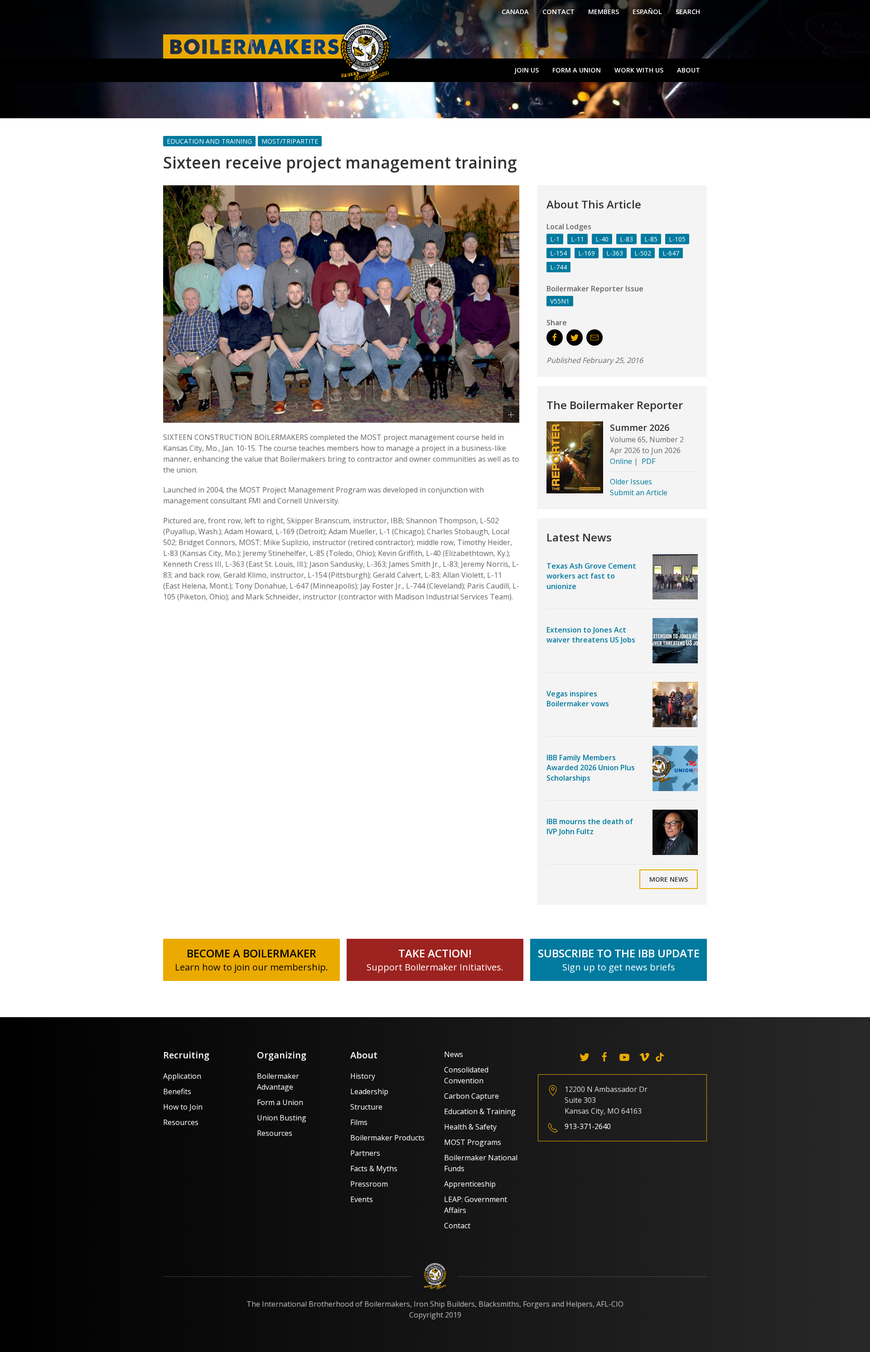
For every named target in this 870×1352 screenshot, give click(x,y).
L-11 (577, 239)
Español (647, 11)
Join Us (526, 70)
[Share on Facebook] (554, 337)
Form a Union (576, 70)
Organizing (281, 1055)
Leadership (369, 1091)
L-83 (626, 239)
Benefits (177, 1091)
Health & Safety (470, 1127)
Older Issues (631, 482)
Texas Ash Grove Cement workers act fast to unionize (591, 576)
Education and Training (209, 141)
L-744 (558, 267)
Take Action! (435, 953)
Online (621, 461)
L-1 (555, 239)
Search (688, 11)
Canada (515, 11)
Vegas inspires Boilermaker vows (577, 699)
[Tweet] (574, 337)
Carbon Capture (471, 1096)
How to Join (183, 1107)
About (688, 70)
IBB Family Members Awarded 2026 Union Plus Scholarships (590, 768)
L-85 (650, 239)
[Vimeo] (644, 1057)
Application (182, 1076)
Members (603, 11)
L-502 (642, 253)
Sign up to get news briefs (618, 967)
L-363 (614, 253)
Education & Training (480, 1111)
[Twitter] (584, 1057)
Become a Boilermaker (251, 953)
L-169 (586, 253)
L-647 (670, 253)
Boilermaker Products (387, 1138)
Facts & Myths (373, 1168)
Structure (366, 1107)
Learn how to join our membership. (251, 967)
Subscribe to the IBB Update (619, 953)
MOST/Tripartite (289, 141)
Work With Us (638, 70)
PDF (648, 461)
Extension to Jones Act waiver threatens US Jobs (590, 635)
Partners (365, 1153)
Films (358, 1122)
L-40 (602, 239)
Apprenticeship (470, 1184)
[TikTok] (660, 1057)
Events (361, 1199)
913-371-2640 (588, 1126)
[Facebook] (604, 1057)
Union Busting (281, 1118)
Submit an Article (638, 492)
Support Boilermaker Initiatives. (435, 967)
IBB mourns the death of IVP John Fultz (589, 826)
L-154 (558, 253)
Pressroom (369, 1184)
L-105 (677, 239)
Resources (180, 1122)
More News (668, 879)
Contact (558, 11)
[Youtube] (624, 1057)
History (362, 1076)
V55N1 (560, 301)
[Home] (278, 52)
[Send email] (594, 337)
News (453, 1054)
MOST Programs (472, 1142)
